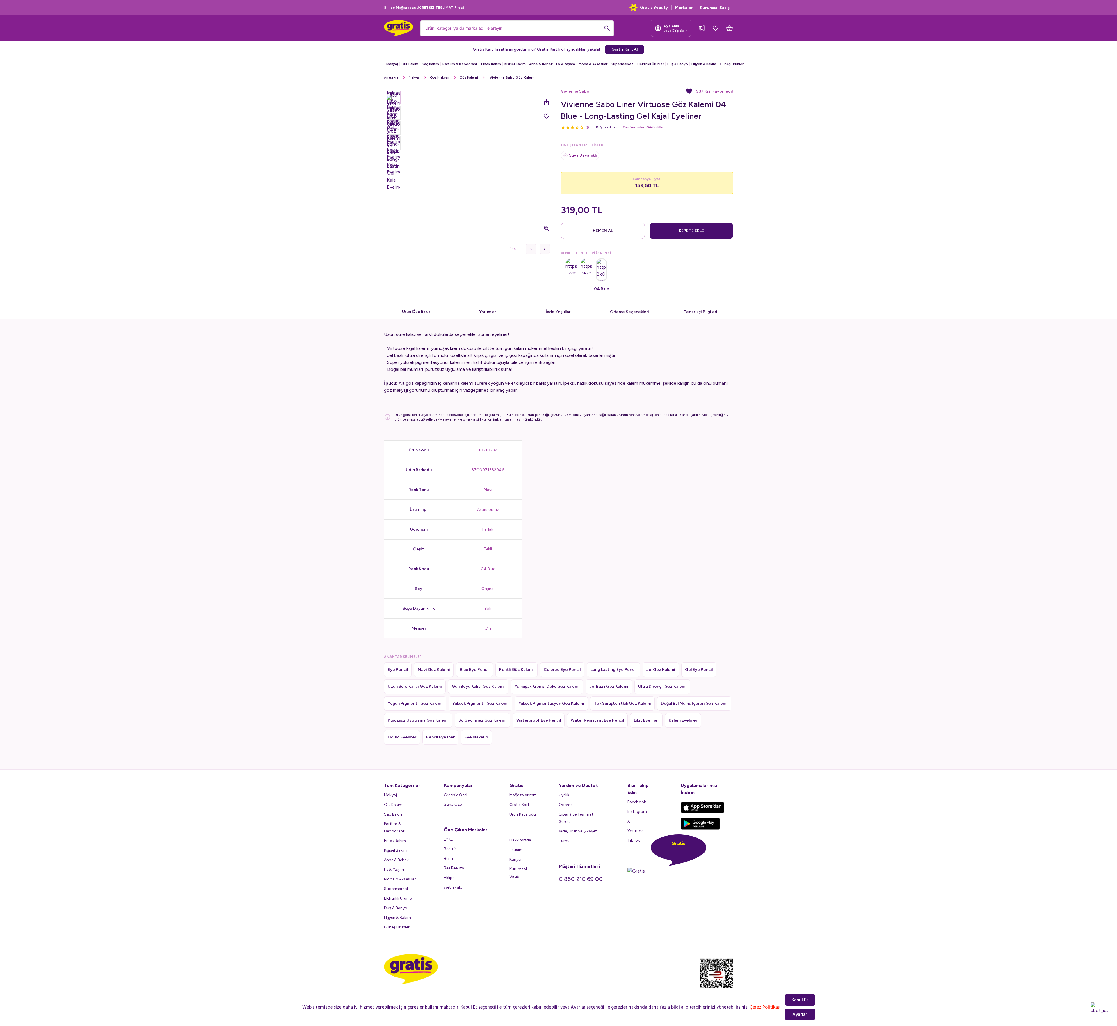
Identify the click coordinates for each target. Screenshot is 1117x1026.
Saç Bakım (430, 64)
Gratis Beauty (654, 7)
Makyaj (392, 64)
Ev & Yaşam (565, 64)
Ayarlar (799, 1014)
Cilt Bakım (409, 64)
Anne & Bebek (541, 64)
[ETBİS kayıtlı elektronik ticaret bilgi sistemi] (716, 978)
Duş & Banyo (677, 64)
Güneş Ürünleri (732, 64)
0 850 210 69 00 (581, 879)
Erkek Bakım (491, 64)
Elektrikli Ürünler (650, 64)
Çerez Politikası (765, 1007)
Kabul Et (799, 1000)
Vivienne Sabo (575, 91)
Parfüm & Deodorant (460, 64)
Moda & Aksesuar (593, 64)
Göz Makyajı (439, 77)
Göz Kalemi (469, 77)
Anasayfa (391, 77)
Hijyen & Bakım (703, 64)
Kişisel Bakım (515, 64)
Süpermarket (622, 64)
